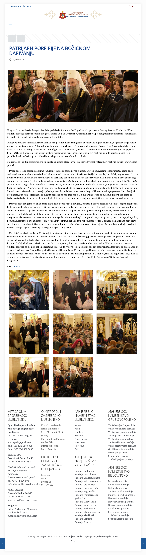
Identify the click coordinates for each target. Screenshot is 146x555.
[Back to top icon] (132, 549)
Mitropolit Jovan (49, 445)
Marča (44, 478)
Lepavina (45, 474)
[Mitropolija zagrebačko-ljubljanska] (73, 14)
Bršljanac (46, 481)
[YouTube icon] (132, 6)
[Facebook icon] (129, 6)
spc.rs (17, 266)
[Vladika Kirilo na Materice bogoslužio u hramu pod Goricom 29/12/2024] (2, 543)
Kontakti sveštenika (51, 425)
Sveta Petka (47, 485)
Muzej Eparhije (48, 449)
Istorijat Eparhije (50, 428)
